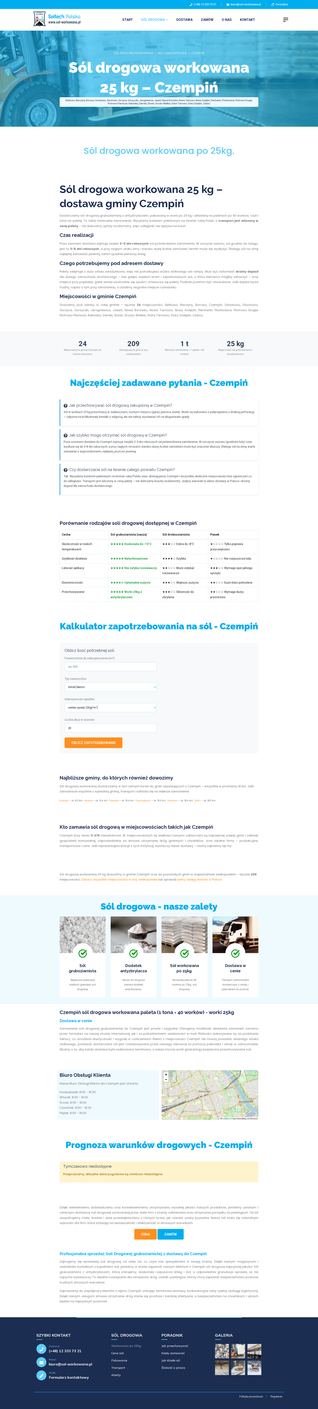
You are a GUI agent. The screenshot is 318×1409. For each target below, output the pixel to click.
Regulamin (276, 1396)
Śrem (198, 800)
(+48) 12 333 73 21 (204, 4)
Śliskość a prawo (173, 1368)
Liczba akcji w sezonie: (80, 719)
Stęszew (114, 800)
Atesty (116, 1375)
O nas (227, 20)
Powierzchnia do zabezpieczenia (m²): (90, 658)
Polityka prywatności (251, 1396)
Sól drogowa (153, 20)
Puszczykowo (143, 800)
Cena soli (117, 1353)
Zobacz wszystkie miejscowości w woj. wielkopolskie (119, 879)
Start (127, 20)
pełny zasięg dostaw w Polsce (199, 879)
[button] (165, 1074)
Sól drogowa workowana (133, 53)
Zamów (207, 20)
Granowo (172, 800)
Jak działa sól (170, 1360)
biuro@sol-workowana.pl (246, 4)
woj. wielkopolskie (172, 53)
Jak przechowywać (174, 1346)
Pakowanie (119, 1360)
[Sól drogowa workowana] (55, 18)
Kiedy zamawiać (173, 1353)
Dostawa (184, 20)
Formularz (281, 4)
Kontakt (247, 20)
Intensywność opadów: (80, 699)
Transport (118, 1368)
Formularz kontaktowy (69, 1377)
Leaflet (225, 1118)
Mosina (88, 800)
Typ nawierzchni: (76, 678)
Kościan (64, 800)
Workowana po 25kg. (126, 1346)
